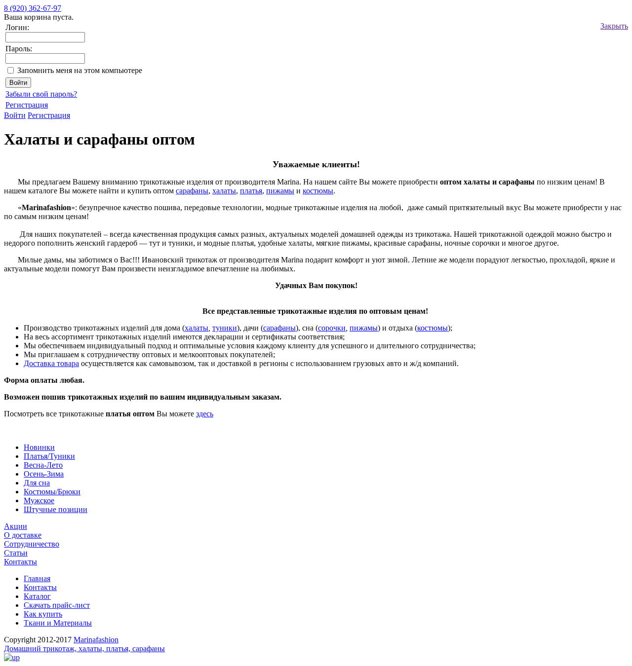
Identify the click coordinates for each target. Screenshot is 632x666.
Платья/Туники (49, 456)
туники (224, 328)
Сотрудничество (31, 544)
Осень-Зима (44, 474)
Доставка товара (51, 363)
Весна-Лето (43, 465)
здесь (204, 413)
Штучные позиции (55, 509)
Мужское (39, 500)
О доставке (22, 535)
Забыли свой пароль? (41, 94)
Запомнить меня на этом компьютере (79, 70)
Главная (37, 578)
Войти (15, 115)
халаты (224, 190)
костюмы (318, 190)
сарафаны (192, 190)
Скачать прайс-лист (57, 605)
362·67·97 (32, 8)
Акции (15, 526)
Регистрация (26, 105)
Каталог (37, 596)
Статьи (16, 553)
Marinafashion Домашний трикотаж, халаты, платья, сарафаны (84, 644)
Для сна (37, 483)
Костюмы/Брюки (52, 491)
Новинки (39, 447)
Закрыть (614, 26)
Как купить (43, 614)
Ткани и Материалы (58, 623)
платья (251, 190)
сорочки (332, 328)
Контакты (20, 561)
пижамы (280, 190)
